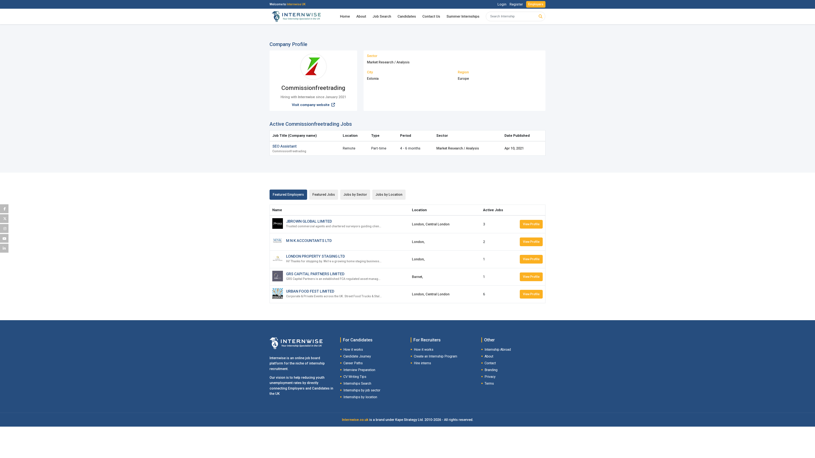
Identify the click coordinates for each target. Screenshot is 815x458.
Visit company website (311, 105)
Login (501, 4)
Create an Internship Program (435, 356)
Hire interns (422, 363)
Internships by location (360, 397)
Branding (491, 370)
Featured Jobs (323, 195)
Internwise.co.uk (355, 420)
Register (516, 4)
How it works (353, 350)
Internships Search (357, 383)
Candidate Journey (357, 356)
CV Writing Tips (354, 377)
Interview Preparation (359, 370)
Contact (490, 363)
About (361, 16)
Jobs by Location (388, 195)
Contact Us (431, 16)
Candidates (407, 16)
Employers (535, 4)
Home (345, 16)
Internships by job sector (361, 390)
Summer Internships (463, 16)
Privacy (490, 377)
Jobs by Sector (355, 195)
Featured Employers (288, 195)
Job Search (381, 16)
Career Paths (353, 363)
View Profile (531, 224)
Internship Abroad (498, 350)
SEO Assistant (284, 146)
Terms (489, 383)
